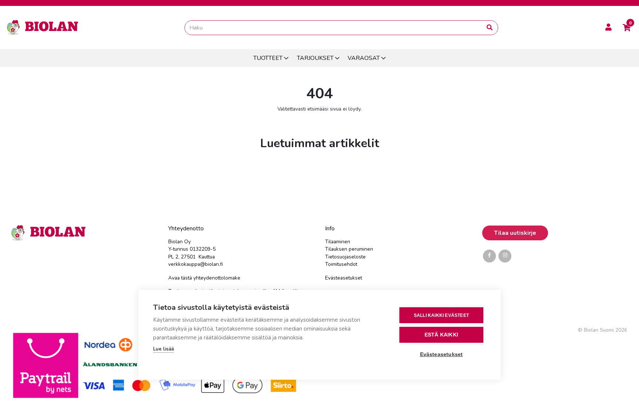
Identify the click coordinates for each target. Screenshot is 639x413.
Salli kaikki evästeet (441, 315)
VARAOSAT (364, 58)
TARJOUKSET (315, 58)
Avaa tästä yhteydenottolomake (204, 277)
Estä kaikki (441, 335)
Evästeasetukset (343, 277)
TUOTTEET (268, 58)
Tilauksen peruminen (349, 249)
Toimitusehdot (341, 264)
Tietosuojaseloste (345, 256)
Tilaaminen (337, 241)
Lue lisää (163, 349)
